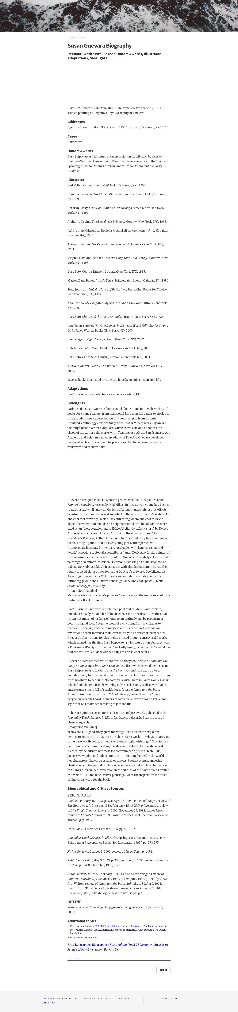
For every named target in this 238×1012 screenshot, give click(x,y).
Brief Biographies (79, 944)
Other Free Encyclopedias (83, 937)
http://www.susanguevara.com (126, 907)
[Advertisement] (119, 83)
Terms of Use (48, 1003)
